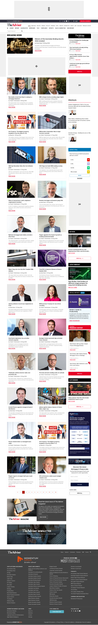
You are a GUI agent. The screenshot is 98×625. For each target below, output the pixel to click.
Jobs (75, 25)
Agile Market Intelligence (13, 617)
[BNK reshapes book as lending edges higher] (52, 85)
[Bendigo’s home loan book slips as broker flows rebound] (52, 327)
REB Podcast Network (76, 583)
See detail (79, 178)
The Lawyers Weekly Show (77, 591)
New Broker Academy (55, 588)
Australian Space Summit (34, 594)
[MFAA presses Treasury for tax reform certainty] (52, 292)
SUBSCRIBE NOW (36, 537)
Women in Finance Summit (56, 604)
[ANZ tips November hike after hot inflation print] (21, 154)
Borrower (32, 28)
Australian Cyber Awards (34, 582)
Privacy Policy (60, 622)
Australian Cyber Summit (34, 584)
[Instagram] (68, 21)
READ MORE (38, 50)
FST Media (9, 582)
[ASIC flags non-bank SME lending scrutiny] (52, 154)
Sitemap (30, 617)
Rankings (53, 25)
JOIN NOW (87, 448)
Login (76, 21)
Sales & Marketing (60, 28)
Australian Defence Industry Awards (36, 586)
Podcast (48, 25)
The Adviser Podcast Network (78, 587)
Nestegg (9, 588)
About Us (30, 611)
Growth (51, 28)
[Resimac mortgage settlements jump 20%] (52, 189)
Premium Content (87, 25)
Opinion (43, 25)
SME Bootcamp (53, 600)
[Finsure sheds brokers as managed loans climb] (21, 430)
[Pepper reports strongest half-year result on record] (21, 464)
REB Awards (52, 594)
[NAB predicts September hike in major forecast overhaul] (52, 120)
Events (72, 25)
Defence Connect (11, 580)
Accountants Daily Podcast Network (79, 573)
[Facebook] (60, 21)
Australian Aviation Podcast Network (79, 575)
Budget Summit (53, 566)
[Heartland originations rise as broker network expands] (21, 327)
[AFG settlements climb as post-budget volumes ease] (52, 464)
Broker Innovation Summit (34, 604)
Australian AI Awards (33, 574)
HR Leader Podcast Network (77, 581)
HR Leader (9, 584)
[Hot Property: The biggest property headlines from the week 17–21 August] (52, 430)
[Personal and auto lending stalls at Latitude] (52, 361)
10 (49, 492)
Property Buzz (10, 590)
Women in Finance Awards (56, 602)
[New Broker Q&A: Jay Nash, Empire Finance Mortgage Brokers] (79, 336)
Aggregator (24, 28)
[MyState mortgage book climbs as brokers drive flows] (21, 223)
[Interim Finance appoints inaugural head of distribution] (21, 396)
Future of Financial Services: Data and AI (59, 578)
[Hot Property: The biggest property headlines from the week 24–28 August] (21, 120)
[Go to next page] (52, 492)
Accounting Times (11, 570)
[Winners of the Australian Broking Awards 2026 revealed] (20, 46)
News (29, 25)
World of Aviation (11, 602)
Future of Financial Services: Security (58, 580)
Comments (72, 552)
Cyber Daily (9, 578)
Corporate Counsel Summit (56, 570)
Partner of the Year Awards (56, 590)
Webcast (61, 25)
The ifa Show (74, 589)
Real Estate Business (12, 592)
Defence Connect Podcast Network (79, 579)
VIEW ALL (79, 71)
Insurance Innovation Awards (56, 584)
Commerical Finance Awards (56, 568)
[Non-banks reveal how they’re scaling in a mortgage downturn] (21, 85)
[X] (62, 21)
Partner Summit (53, 592)
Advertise (30, 613)
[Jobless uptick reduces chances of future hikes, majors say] (52, 396)
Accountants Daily (11, 568)
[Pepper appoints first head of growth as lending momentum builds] (52, 223)
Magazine (79, 25)
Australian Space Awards (34, 592)
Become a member (85, 21)
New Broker (70, 28)
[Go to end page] (55, 492)
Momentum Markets (11, 611)
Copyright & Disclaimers (49, 622)
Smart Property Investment (13, 594)
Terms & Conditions (69, 622)
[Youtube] (66, 21)
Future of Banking (54, 576)
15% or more (74, 171)
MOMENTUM (17, 21)
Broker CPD (67, 25)
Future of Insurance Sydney (56, 582)
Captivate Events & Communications (15, 615)
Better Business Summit (33, 600)
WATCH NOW (71, 253)
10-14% (72, 167)
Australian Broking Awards (34, 580)
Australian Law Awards (33, 588)
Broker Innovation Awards (34, 602)
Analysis (39, 25)
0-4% (72, 159)
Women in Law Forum (76, 568)
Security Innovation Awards (56, 598)
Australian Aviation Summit (34, 578)
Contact (30, 615)
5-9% (72, 163)
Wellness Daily (10, 600)
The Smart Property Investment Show (79, 593)
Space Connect (10, 596)
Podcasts (78, 552)
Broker (17, 28)
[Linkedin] (64, 21)
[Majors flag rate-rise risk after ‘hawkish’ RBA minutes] (21, 258)
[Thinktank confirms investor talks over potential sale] (21, 361)
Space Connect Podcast (76, 585)
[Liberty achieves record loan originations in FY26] (21, 292)
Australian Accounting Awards (35, 572)
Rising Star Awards (54, 596)
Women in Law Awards (76, 566)
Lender (11, 28)
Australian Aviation (11, 574)
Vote (79, 175)
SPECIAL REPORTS (76, 292)
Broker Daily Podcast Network (78, 577)
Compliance (44, 28)
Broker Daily (10, 576)
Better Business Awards (33, 598)
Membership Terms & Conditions (83, 622)
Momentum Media (11, 613)
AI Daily (8, 572)
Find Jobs (79, 484)
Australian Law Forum (33, 590)
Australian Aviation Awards (34, 576)
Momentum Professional (76, 598)
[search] (90, 552)
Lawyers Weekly (11, 586)
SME (83, 552)
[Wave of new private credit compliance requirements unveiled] (21, 189)
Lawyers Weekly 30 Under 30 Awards (58, 586)
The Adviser (9, 598)
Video (57, 25)
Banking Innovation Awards (34, 596)
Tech (38, 28)
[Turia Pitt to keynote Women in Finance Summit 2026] (52, 258)
